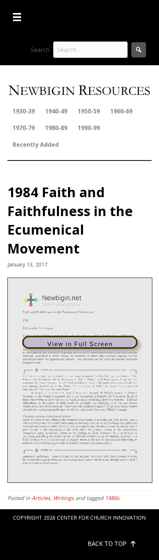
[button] (138, 49)
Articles (41, 497)
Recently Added (36, 144)
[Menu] (17, 17)
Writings (63, 497)
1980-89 (56, 128)
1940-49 (56, 111)
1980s (112, 497)
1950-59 (89, 111)
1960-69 (121, 111)
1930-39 (24, 111)
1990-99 (89, 128)
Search (40, 50)
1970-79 (24, 128)
